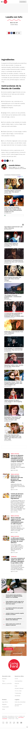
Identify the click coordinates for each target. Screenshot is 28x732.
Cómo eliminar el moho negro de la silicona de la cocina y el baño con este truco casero (15, 602)
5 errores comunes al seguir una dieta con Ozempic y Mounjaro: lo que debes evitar (18, 560)
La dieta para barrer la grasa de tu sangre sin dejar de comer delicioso (18, 540)
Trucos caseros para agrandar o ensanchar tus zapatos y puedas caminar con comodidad (14, 596)
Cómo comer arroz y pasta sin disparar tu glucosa (13, 624)
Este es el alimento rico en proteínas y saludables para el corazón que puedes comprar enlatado (17, 458)
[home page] (5, 2)
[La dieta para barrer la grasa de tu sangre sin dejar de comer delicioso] (6, 538)
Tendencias (14, 556)
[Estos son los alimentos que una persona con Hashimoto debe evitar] (6, 476)
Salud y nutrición (15, 453)
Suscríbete (22, 1)
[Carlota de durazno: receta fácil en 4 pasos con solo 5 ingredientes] (6, 495)
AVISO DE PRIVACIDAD (17, 653)
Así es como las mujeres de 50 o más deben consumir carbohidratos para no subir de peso (17, 520)
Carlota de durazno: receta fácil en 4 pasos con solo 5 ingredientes (17, 496)
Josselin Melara (14, 24)
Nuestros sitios (19, 676)
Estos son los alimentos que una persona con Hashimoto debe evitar (17, 479)
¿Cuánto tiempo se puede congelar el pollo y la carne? (15, 614)
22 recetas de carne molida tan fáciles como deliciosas (14, 619)
